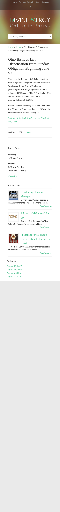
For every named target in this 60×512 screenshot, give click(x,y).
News (38, 2)
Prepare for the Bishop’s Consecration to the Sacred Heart (36, 239)
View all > (12, 176)
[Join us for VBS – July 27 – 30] (13, 217)
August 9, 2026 (14, 273)
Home (14, 2)
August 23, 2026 (14, 266)
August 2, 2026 (14, 276)
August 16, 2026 (14, 269)
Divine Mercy (30, 22)
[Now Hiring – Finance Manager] (13, 195)
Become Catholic (26, 2)
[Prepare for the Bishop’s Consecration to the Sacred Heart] (13, 238)
